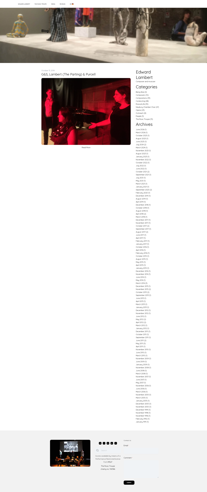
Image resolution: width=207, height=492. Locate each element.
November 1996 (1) (143, 416)
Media (53, 4)
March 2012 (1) (141, 325)
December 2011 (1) (143, 331)
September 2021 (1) (143, 175)
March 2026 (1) (141, 132)
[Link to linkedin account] (108, 443)
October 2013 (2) (142, 292)
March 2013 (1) (141, 304)
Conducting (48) (142, 101)
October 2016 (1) (142, 247)
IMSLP (110, 462)
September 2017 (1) (143, 229)
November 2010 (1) (143, 349)
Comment (128, 458)
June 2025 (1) (141, 141)
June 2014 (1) (141, 277)
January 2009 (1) (143, 364)
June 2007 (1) (141, 380)
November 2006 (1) (143, 386)
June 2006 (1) (141, 389)
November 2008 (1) (143, 367)
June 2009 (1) (141, 361)
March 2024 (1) (141, 147)
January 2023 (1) (142, 157)
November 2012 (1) (143, 313)
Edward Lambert (24, 4)
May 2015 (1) (141, 262)
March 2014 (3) (141, 283)
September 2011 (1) (143, 337)
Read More (86, 147)
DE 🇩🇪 (72, 4)
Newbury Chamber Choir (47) (147, 107)
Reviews (62, 4)
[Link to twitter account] (104, 443)
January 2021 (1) (142, 187)
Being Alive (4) (141, 92)
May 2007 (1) (141, 383)
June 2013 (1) (141, 298)
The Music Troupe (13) (144, 119)
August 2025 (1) (142, 138)
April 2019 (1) (141, 202)
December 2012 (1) (143, 310)
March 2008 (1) (142, 374)
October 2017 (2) (142, 226)
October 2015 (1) (142, 256)
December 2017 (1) (143, 220)
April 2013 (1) (141, 301)
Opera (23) (140, 110)
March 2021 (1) (141, 184)
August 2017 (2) (142, 232)
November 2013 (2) (143, 289)
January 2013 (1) (142, 307)
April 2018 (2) (141, 214)
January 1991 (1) (142, 422)
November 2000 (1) (143, 407)
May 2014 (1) (141, 280)
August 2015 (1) (142, 259)
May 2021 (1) (141, 181)
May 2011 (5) (141, 343)
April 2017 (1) (141, 238)
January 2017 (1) (142, 244)
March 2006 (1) (142, 392)
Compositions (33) (143, 98)
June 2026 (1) (141, 129)
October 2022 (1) (142, 163)
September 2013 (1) (143, 295)
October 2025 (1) (142, 135)
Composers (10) (142, 95)
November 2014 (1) (143, 274)
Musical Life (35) (142, 104)
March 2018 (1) (141, 217)
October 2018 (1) (142, 208)
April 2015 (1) (141, 265)
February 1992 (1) (143, 419)
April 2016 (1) (141, 250)
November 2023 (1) (143, 151)
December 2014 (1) (143, 271)
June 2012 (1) (141, 316)
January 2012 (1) (142, 328)
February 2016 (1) (143, 253)
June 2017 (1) (141, 235)
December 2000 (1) (143, 404)
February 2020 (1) (143, 193)
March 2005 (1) (142, 398)
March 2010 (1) (141, 355)
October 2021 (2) (142, 172)
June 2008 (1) (141, 371)
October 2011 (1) (142, 334)
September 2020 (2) (144, 190)
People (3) (140, 116)
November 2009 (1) (143, 358)
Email (126, 445)
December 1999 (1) (143, 410)
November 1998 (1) (143, 413)
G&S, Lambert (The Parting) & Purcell (68, 74)
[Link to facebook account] (100, 443)
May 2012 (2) (141, 319)
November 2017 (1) (143, 223)
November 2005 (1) (143, 395)
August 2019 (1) (142, 199)
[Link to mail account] (112, 443)
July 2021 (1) (141, 178)
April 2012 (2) (141, 322)
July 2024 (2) (141, 144)
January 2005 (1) (143, 401)
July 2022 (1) (141, 166)
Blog (45, 31)
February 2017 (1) (143, 241)
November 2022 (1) (143, 160)
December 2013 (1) (143, 286)
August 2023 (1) (142, 154)
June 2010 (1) (141, 352)
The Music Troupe (40, 4)
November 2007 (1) (143, 377)
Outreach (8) (141, 113)
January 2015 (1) (142, 268)
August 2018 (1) (142, 211)
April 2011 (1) (140, 346)
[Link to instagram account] (115, 443)
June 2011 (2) (141, 340)
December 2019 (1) (143, 196)
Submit (129, 482)
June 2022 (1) (141, 169)
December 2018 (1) (143, 205)
